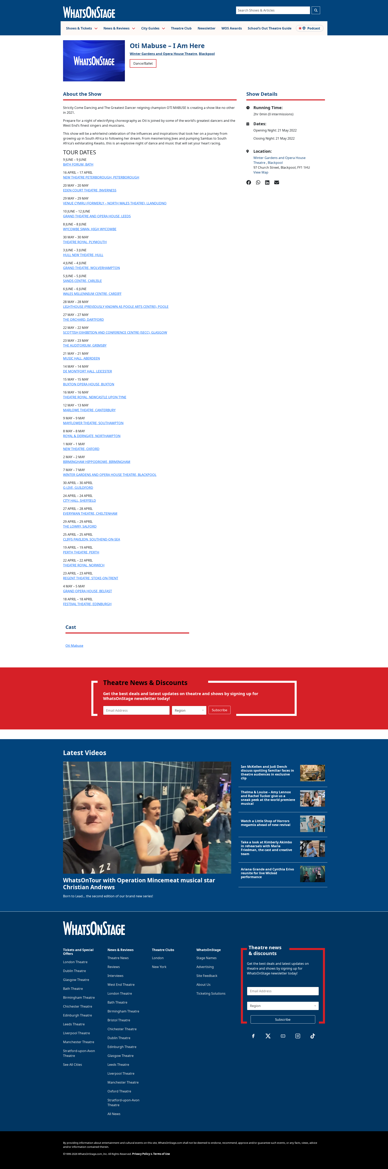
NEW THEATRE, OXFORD (81, 449)
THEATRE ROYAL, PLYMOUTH (85, 242)
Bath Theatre (73, 988)
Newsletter (206, 28)
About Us (203, 984)
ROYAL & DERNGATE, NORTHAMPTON (91, 436)
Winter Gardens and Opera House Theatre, (164, 54)
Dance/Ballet (143, 63)
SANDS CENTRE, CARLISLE (82, 281)
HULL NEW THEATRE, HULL (83, 255)
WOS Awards (231, 28)
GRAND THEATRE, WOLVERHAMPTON (91, 268)
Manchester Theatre (78, 1042)
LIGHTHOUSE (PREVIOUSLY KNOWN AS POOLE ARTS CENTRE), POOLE (116, 306)
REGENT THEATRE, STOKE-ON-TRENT (90, 578)
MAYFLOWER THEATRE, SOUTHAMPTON (93, 423)
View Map (260, 172)
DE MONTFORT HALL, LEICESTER (87, 371)
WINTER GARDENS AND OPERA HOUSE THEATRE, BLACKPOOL (109, 474)
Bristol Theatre (119, 1020)
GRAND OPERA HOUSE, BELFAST (87, 591)
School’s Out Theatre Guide (269, 28)
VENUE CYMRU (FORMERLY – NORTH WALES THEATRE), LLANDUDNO (115, 203)
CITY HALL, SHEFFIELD (79, 500)
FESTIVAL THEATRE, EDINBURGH (87, 604)
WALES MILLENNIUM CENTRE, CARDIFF (92, 293)
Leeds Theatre (74, 1024)
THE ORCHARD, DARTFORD (83, 319)
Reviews (114, 967)
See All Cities (72, 1064)
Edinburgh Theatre (77, 1015)
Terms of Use (161, 1154)
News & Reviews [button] (116, 28)
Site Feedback (206, 975)
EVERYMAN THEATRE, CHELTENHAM (90, 513)
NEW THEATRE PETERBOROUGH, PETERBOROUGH (101, 177)
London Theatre (75, 962)
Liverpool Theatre (76, 1033)
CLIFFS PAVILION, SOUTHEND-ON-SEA (91, 539)
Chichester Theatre (77, 1006)
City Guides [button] (150, 28)
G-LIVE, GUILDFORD (78, 487)
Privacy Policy (141, 1154)
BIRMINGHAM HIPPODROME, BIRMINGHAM (96, 462)
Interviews (115, 975)
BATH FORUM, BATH (78, 164)
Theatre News (118, 958)
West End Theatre (121, 984)
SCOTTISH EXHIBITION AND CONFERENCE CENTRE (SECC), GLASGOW (115, 332)
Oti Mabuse (74, 645)
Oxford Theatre (119, 1091)
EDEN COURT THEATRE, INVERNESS (89, 190)
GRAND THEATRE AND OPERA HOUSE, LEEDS (97, 216)
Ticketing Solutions (211, 993)
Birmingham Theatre (79, 997)
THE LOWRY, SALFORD (80, 526)
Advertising (205, 967)
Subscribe (219, 710)
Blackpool (207, 54)
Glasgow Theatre (76, 979)
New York (159, 967)
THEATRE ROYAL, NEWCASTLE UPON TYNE (94, 397)
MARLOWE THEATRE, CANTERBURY (89, 410)
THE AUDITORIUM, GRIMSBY (84, 345)
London (158, 958)
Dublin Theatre (74, 971)
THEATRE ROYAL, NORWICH (83, 565)
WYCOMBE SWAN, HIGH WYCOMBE (89, 229)
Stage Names (206, 958)
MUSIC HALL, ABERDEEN (81, 358)
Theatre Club (181, 28)
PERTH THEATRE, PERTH (81, 552)
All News (114, 1114)
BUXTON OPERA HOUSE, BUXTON (88, 384)
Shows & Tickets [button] (79, 28)
